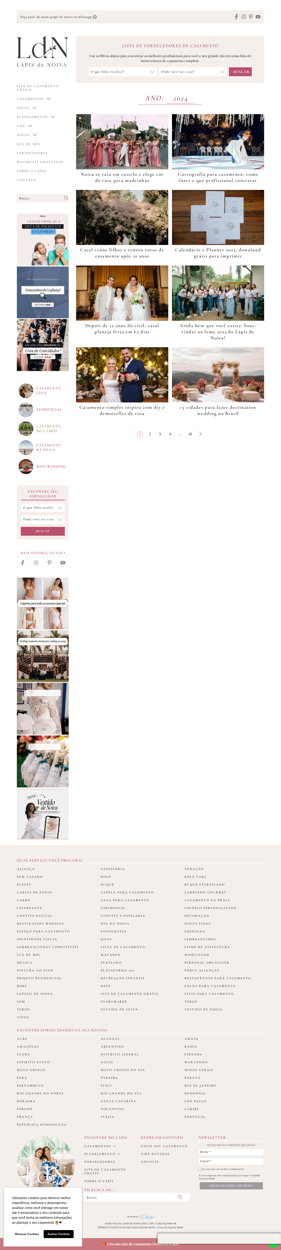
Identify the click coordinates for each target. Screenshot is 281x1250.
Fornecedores (32, 153)
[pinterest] (250, 17)
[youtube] (258, 17)
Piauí (106, 1085)
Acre (22, 1039)
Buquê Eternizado (205, 884)
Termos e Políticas (110, 1227)
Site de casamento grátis (105, 1171)
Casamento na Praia (207, 900)
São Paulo (196, 1101)
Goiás (107, 1062)
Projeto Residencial (39, 978)
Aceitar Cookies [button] (59, 1234)
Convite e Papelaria (123, 916)
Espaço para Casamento (43, 931)
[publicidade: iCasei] (43, 239)
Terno (23, 1009)
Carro (23, 900)
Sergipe (25, 1109)
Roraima (26, 1101)
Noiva (23, 108)
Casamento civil (48, 390)
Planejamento (32, 117)
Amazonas (28, 1046)
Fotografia (114, 931)
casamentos (30, 99)
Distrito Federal (120, 1054)
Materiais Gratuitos (40, 162)
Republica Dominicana (42, 1124)
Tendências (49, 409)
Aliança (26, 869)
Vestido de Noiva (204, 1009)
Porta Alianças (202, 970)
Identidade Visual (37, 939)
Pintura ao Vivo (35, 970)
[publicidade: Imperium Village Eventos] (43, 656)
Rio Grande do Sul (121, 1093)
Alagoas (110, 1039)
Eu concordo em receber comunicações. (222, 1169)
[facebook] (236, 17)
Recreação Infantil (123, 978)
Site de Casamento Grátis (130, 994)
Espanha (194, 1054)
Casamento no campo (48, 428)
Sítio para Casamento (209, 994)
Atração (194, 869)
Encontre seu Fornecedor (43, 494)
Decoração (197, 916)
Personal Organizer (207, 962)
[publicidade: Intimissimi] (43, 603)
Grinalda (195, 931)
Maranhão (196, 1062)
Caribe (192, 1109)
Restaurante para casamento (218, 978)
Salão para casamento (210, 986)
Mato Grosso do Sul (123, 1070)
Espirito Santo (33, 1062)
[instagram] (243, 17)
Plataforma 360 (118, 970)
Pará (22, 1078)
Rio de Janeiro (200, 1085)
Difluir (180, 1227)
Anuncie (150, 1162)
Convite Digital (35, 916)
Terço (191, 1001)
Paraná (193, 1078)
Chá (21, 126)
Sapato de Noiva (35, 994)
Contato (26, 180)
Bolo (106, 877)
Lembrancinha (200, 939)
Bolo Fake (196, 877)
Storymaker (114, 1001)
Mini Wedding (51, 466)
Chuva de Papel (165, 1227)
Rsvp (106, 986)
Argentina (112, 1046)
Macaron (111, 955)
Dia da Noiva (115, 923)
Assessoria (113, 869)
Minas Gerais (199, 1070)
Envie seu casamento (164, 1146)
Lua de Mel (29, 144)
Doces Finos (198, 923)
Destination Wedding (41, 923)
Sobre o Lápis (31, 171)
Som (21, 1001)
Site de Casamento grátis (37, 88)
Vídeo (23, 1017)
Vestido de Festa (119, 1009)
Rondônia (195, 1093)
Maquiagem (197, 955)
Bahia (191, 1046)
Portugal (195, 1117)
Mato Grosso (31, 1070)
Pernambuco (30, 1085)
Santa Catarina (118, 1101)
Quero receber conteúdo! (231, 1185)
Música (25, 962)
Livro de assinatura (207, 947)
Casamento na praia (48, 447)
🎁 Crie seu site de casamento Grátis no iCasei (140, 1244)
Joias (106, 939)
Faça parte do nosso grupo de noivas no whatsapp (56, 17)
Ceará (23, 1054)
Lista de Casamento (123, 947)
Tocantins (112, 1109)
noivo (23, 135)
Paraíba (109, 1078)
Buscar (43, 531)
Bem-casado (30, 877)
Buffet (24, 884)
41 (191, 434)
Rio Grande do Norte (40, 1093)
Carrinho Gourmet (206, 892)
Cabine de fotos (35, 892)
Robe (22, 986)
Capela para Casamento (127, 892)
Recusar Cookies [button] (27, 1234)
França (25, 1117)
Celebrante (29, 908)
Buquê (107, 884)
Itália (108, 1117)
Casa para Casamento (125, 900)
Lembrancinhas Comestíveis (48, 947)
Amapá (192, 1039)
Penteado (111, 962)
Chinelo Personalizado (211, 908)
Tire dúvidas (155, 1154)
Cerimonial (113, 908)
